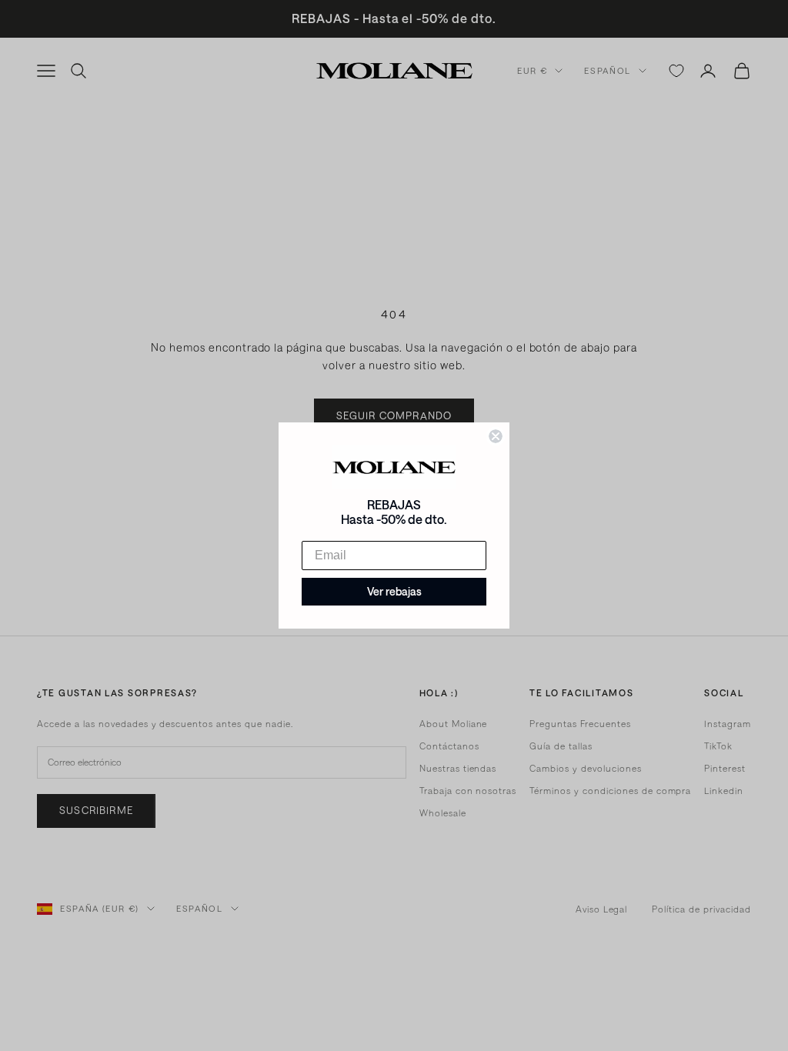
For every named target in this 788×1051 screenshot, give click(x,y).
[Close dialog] (495, 436)
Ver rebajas (394, 591)
